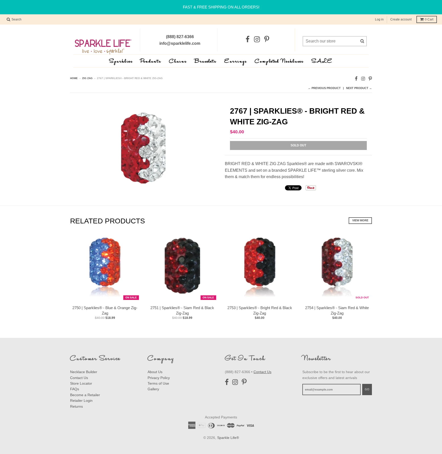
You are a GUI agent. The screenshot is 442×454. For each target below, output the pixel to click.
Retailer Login (81, 400)
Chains (178, 62)
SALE (322, 62)
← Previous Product (324, 88)
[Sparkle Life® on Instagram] (257, 39)
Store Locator (81, 383)
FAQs (74, 389)
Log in (379, 19)
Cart (429, 19)
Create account (401, 19)
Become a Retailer (85, 395)
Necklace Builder (83, 372)
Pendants (151, 62)
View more (360, 220)
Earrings (235, 62)
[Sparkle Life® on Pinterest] (266, 39)
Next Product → (359, 88)
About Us (155, 372)
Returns (76, 406)
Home (74, 78)
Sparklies (121, 62)
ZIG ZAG (87, 78)
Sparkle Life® (228, 438)
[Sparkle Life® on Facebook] (248, 39)
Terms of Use (158, 383)
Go (367, 389)
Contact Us (79, 378)
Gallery (153, 389)
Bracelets (206, 62)
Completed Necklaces (279, 62)
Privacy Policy (159, 378)
